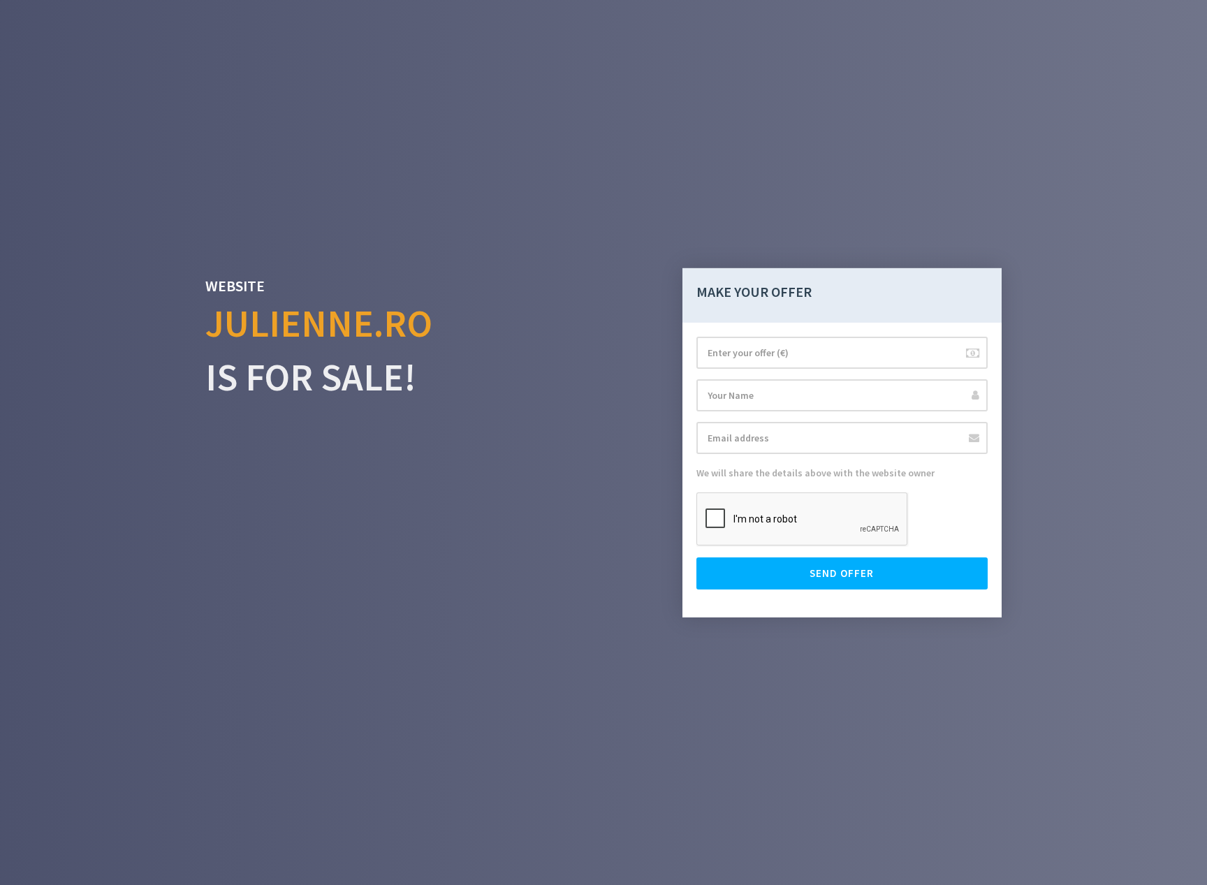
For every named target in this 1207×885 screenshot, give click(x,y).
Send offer (842, 573)
